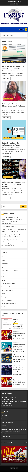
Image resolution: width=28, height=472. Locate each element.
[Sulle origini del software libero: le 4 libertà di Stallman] (14, 91)
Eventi (3, 280)
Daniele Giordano (8, 461)
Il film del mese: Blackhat (8, 226)
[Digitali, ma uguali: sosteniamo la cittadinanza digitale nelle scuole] (6, 358)
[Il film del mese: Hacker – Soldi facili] (6, 382)
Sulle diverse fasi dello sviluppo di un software (11, 144)
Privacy (3, 297)
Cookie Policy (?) (6, 436)
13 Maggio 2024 (16, 108)
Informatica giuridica (8, 98)
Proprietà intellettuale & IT (16, 137)
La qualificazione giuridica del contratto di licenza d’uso (13, 68)
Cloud (3, 260)
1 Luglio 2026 (17, 363)
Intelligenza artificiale (8, 177)
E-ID (2, 277)
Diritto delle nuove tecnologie (17, 61)
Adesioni (3, 426)
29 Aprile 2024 (15, 147)
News (3, 293)
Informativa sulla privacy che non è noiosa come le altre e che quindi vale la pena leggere (13, 431)
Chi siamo (4, 415)
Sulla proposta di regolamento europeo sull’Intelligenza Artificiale (13, 184)
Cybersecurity (5, 267)
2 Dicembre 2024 (16, 71)
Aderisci (26, 29)
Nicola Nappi (6, 71)
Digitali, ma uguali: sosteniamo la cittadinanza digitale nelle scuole (19, 358)
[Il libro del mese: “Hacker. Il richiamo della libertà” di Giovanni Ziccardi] (6, 347)
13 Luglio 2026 (17, 339)
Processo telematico (7, 300)
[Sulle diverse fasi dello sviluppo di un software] (14, 130)
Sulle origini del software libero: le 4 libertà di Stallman (13, 105)
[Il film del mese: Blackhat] (6, 335)
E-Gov (3, 273)
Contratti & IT (7, 61)
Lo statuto (4, 419)
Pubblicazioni (5, 307)
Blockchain (4, 257)
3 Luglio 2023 (15, 188)
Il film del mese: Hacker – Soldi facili (19, 381)
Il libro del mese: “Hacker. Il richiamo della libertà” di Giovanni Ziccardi (13, 230)
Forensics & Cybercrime (8, 283)
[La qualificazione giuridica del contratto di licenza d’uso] (14, 53)
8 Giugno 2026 (17, 384)
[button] (1, 29)
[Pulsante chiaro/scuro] (20, 29)
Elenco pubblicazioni (7, 422)
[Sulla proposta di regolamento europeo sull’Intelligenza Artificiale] (14, 169)
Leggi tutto (6, 78)
